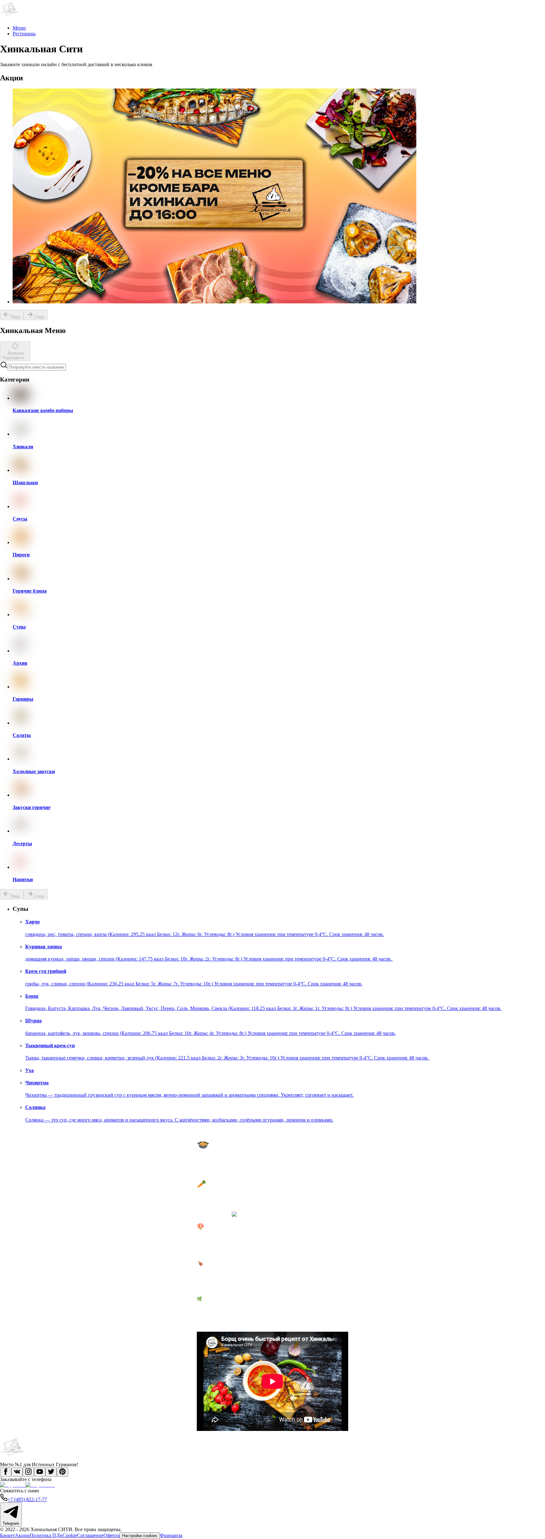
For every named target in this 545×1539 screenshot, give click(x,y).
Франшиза (171, 1535)
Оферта (111, 1535)
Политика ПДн (46, 1535)
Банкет (7, 1535)
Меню (19, 28)
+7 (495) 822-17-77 (27, 1499)
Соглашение (90, 1535)
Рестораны (24, 33)
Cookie (69, 1535)
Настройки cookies (139, 1535)
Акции (22, 1535)
